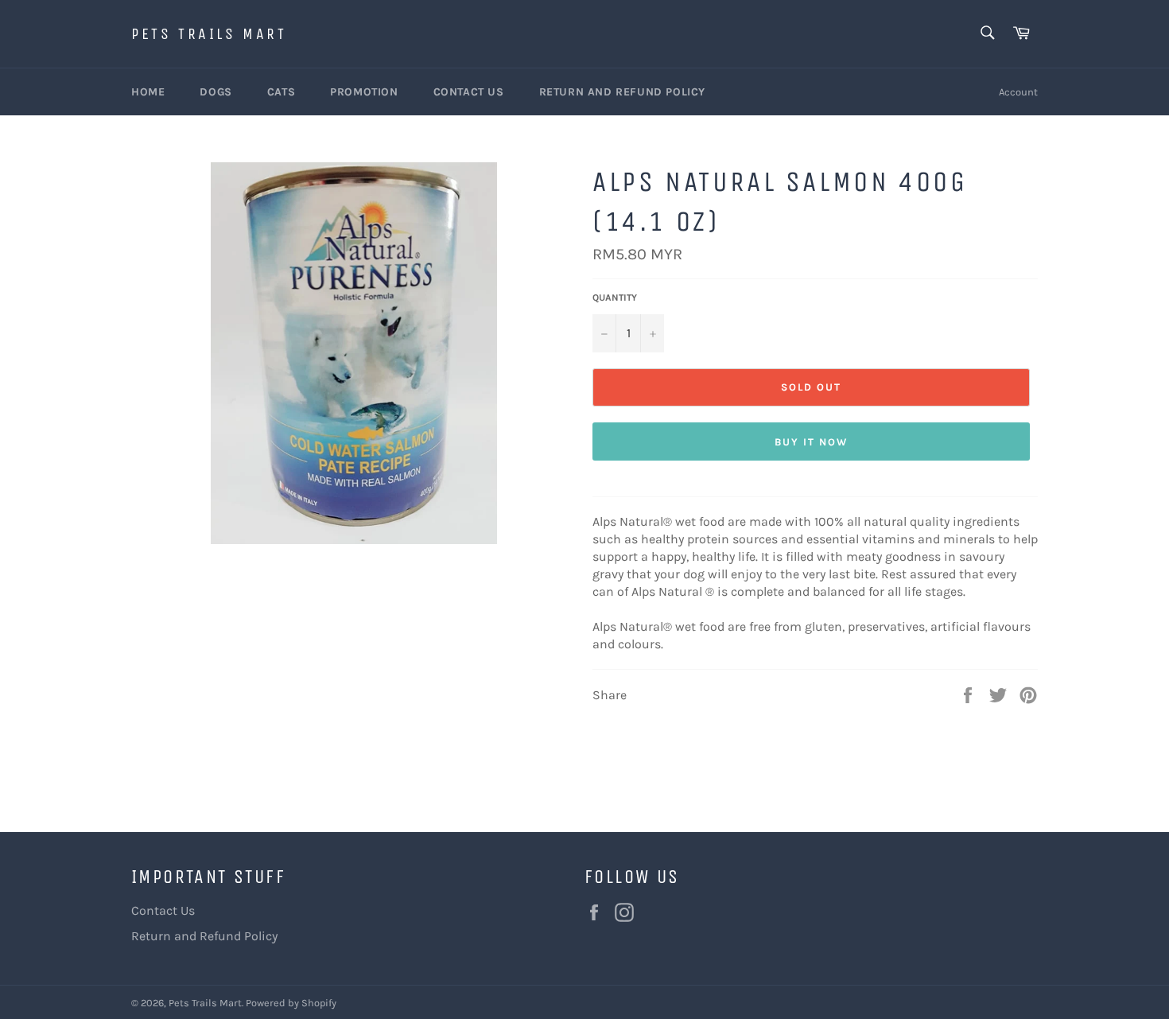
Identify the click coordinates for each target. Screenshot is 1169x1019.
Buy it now (811, 442)
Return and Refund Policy (622, 92)
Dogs (215, 92)
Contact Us (468, 92)
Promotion (364, 92)
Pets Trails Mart (209, 34)
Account (1018, 92)
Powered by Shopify (291, 1003)
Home (148, 92)
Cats (281, 92)
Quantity (614, 297)
